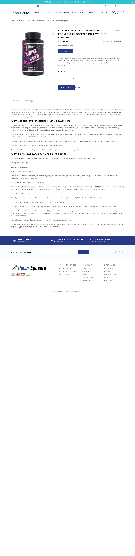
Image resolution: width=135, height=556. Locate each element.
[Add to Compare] (79, 87)
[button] (53, 33)
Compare (84, 274)
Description (17, 101)
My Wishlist (85, 272)
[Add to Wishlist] (76, 87)
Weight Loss (21, 21)
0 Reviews (106, 41)
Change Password (87, 277)
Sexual (80, 13)
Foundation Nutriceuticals (68, 272)
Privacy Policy (108, 272)
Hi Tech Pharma (64, 274)
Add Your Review (116, 41)
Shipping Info (108, 269)
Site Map (106, 277)
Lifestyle (91, 13)
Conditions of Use (110, 274)
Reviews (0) (29, 101)
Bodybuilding (68, 13)
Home (37, 13)
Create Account (87, 280)
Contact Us (108, 280)
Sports (102, 13)
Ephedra (55, 13)
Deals (45, 13)
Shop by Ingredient (65, 269)
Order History (86, 269)
